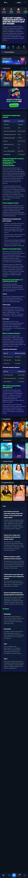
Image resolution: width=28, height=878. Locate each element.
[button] (22, 68)
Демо (6, 85)
